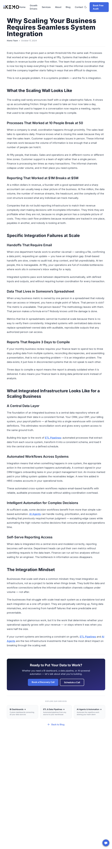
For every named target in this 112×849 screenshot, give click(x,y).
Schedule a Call (72, 682)
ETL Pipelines (53, 437)
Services (46, 7)
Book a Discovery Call (43, 682)
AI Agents (35, 514)
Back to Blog (57, 724)
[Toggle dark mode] (85, 7)
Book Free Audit (98, 7)
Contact (79, 7)
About (58, 7)
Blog (68, 7)
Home (22, 7)
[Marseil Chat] (105, 842)
